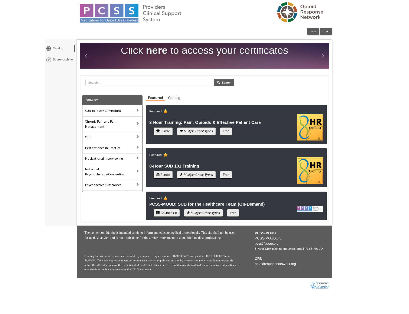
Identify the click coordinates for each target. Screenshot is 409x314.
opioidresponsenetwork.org (275, 264)
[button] (86, 56)
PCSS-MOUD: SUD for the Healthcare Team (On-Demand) (207, 204)
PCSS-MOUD (314, 248)
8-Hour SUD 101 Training (174, 166)
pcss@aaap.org (267, 243)
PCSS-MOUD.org (268, 238)
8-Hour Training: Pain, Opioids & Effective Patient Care (205, 122)
